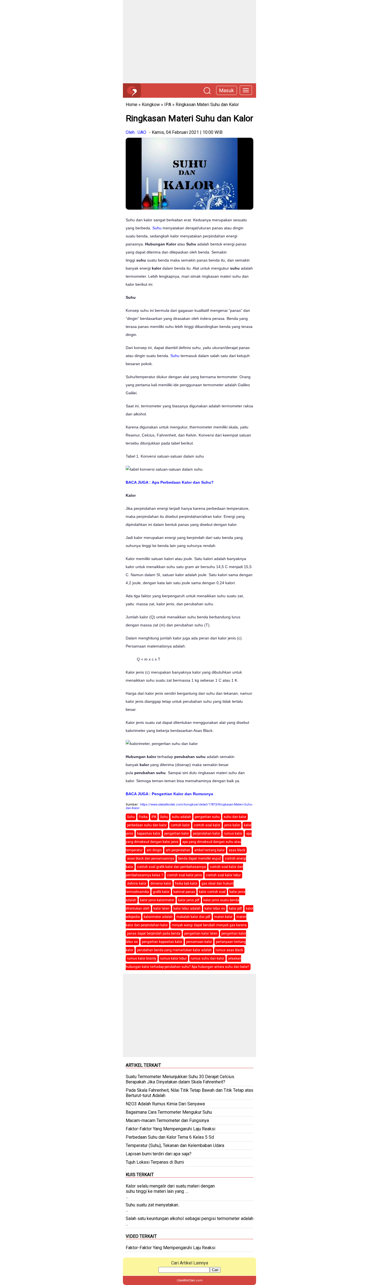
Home (131, 104)
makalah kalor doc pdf (193, 917)
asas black (237, 850)
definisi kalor (136, 883)
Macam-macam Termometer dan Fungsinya (167, 1120)
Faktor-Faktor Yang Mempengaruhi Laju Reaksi (170, 1128)
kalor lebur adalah (187, 908)
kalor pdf (235, 908)
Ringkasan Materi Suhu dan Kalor (207, 104)
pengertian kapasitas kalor (162, 942)
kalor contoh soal (212, 892)
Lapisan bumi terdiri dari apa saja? (158, 1153)
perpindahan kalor (206, 833)
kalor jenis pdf (188, 900)
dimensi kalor (160, 883)
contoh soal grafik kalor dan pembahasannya (171, 867)
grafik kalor (161, 892)
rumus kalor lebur (173, 958)
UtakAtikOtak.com (190, 1280)
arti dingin (154, 850)
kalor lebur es (214, 908)
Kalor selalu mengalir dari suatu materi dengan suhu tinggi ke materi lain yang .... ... (170, 1191)
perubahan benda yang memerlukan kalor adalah (174, 950)
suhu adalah (181, 817)
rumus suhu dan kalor (207, 958)
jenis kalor (232, 825)
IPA (167, 104)
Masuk (226, 90)
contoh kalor (180, 825)
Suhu (156, 228)
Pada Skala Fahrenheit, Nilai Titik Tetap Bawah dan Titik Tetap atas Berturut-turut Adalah (189, 1093)
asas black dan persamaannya (150, 858)
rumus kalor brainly (141, 958)
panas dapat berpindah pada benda (153, 933)
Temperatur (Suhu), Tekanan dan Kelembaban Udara (175, 1145)
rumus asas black (229, 950)
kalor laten (161, 908)
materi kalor (223, 917)
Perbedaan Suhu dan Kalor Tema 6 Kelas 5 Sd (170, 1137)
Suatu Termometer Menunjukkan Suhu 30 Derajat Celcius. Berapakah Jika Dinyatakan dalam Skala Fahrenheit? (180, 1079)
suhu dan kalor (235, 817)
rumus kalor (233, 833)
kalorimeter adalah (158, 917)
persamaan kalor (199, 942)
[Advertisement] (189, 42)
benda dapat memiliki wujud (199, 858)
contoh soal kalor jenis (184, 875)
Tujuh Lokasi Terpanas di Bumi (155, 1162)
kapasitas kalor (148, 833)
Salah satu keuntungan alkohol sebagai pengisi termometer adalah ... (189, 1221)
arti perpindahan (178, 850)
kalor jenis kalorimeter (157, 900)
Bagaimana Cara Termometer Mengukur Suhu (169, 1112)
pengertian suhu (207, 817)
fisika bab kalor (186, 883)
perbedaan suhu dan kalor (147, 825)
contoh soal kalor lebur (223, 875)
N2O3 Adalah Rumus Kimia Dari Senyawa (165, 1103)
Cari (215, 1270)
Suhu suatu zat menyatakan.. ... (153, 1207)
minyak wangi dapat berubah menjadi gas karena (209, 925)
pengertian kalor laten (201, 933)
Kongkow (151, 104)
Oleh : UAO (136, 132)
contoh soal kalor (207, 825)
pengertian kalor (176, 833)
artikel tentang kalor (209, 850)
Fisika (143, 817)
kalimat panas (184, 892)
